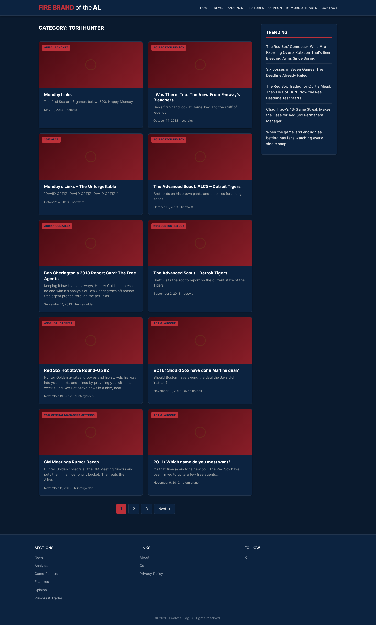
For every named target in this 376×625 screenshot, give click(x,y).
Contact (330, 8)
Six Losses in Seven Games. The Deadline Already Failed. (294, 72)
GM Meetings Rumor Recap (71, 461)
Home (205, 8)
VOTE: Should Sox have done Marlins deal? (196, 370)
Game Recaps (46, 573)
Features (256, 8)
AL (70, 7)
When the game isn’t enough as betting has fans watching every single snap (294, 138)
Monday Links (58, 94)
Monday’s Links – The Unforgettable (80, 186)
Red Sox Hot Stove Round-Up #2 (76, 370)
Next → (165, 509)
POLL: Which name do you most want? (191, 461)
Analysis (236, 8)
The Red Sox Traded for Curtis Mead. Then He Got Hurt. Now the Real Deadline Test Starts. (298, 92)
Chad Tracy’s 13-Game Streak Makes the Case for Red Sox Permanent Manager (298, 115)
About (144, 557)
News (219, 8)
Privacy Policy (151, 573)
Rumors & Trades (301, 8)
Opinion (275, 8)
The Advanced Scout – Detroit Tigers (190, 273)
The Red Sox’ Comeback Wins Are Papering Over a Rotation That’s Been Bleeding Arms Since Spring (298, 52)
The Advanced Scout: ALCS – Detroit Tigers (197, 186)
